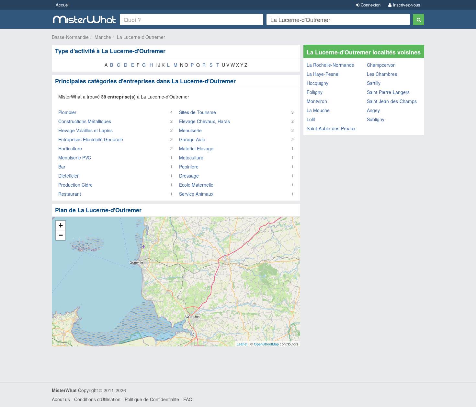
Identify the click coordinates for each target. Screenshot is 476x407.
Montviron (317, 101)
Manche (103, 37)
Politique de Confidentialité (152, 399)
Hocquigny (317, 83)
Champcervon (381, 65)
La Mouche (318, 110)
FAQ (187, 399)
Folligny (315, 92)
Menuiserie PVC (74, 157)
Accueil (63, 5)
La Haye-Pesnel (323, 74)
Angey (373, 110)
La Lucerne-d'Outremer (141, 37)
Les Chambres (382, 74)
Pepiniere (188, 166)
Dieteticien (69, 175)
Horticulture (70, 148)
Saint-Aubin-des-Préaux (331, 128)
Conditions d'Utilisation (97, 399)
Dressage (189, 175)
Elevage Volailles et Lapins (85, 130)
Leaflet (242, 343)
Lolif (311, 119)
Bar (61, 166)
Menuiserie (190, 130)
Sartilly (373, 83)
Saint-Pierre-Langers (388, 92)
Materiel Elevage (196, 148)
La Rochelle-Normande (330, 65)
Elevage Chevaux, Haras (204, 121)
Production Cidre (75, 184)
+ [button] (61, 225)
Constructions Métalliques (84, 121)
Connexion (369, 5)
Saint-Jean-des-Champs (392, 101)
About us (61, 399)
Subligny (375, 119)
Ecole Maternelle (196, 184)
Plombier (67, 112)
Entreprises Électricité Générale (90, 139)
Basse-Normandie (70, 37)
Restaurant (69, 194)
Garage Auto (192, 139)
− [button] (61, 235)
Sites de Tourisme (197, 112)
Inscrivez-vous (405, 5)
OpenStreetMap (266, 343)
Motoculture (191, 157)
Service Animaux (196, 194)
